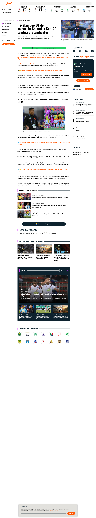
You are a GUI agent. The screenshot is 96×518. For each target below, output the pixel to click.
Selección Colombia (7, 23)
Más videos (63, 270)
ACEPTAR (71, 513)
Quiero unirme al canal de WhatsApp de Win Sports (45, 48)
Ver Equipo (89, 89)
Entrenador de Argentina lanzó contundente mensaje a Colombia (50, 198)
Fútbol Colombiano (6, 9)
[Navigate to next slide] (68, 338)
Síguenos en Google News (45, 224)
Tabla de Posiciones (6, 12)
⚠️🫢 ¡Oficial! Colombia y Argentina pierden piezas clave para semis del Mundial (40, 71)
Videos (23, 270)
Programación (5, 29)
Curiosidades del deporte (8, 21)
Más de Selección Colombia (31, 241)
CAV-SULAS (4, 32)
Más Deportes (5, 35)
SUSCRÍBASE (10, 44)
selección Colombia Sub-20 (26, 64)
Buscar (9, 40)
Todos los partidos (83, 80)
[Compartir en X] (80, 51)
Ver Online (85, 74)
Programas (4, 38)
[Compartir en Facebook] (74, 51)
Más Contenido (5, 26)
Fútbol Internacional (7, 18)
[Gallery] (44, 338)
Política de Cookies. (54, 510)
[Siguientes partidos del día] (92, 9)
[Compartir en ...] (92, 51)
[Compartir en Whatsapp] (86, 51)
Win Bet (4, 15)
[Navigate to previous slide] (19, 338)
